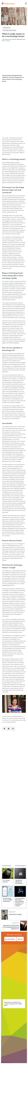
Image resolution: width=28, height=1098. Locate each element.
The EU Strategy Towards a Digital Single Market (7, 899)
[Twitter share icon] (4, 728)
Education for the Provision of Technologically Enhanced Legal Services (10, 927)
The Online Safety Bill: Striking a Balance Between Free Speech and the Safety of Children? (20, 901)
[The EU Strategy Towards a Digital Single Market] (7, 897)
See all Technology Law (20, 865)
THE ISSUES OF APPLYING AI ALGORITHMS (18, 881)
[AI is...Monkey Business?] (7, 876)
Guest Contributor (12, 39)
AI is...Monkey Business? (6, 881)
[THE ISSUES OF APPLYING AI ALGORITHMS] (20, 876)
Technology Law (6, 27)
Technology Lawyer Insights (9, 30)
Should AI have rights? (15, 914)
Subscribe (20, 939)
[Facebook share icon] (8, 728)
